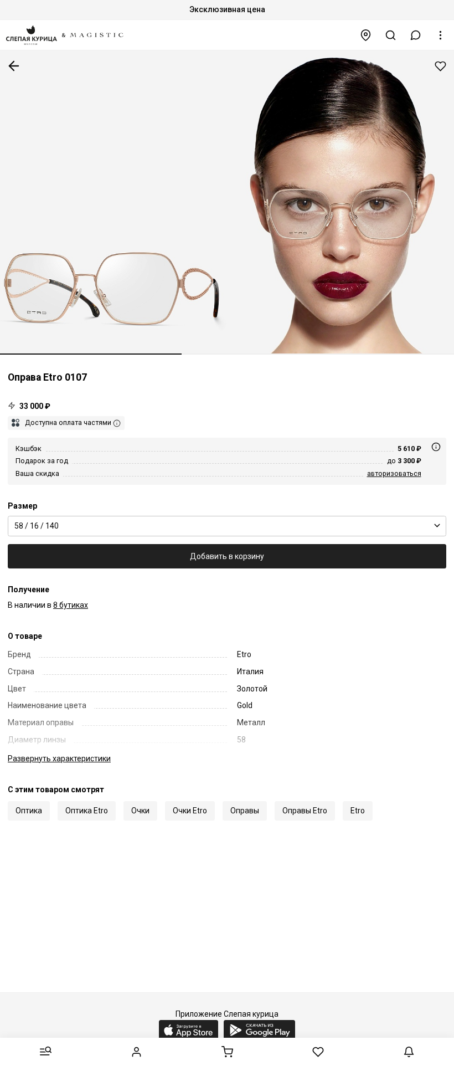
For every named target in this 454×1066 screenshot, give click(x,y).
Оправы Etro (304, 810)
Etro (357, 810)
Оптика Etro (86, 810)
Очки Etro (190, 810)
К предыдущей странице (13, 66)
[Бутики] (366, 35)
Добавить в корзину (227, 556)
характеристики (59, 758)
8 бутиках (70, 605)
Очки (140, 810)
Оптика (29, 810)
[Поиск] (391, 35)
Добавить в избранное (440, 66)
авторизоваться (394, 473)
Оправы (244, 810)
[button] (415, 35)
